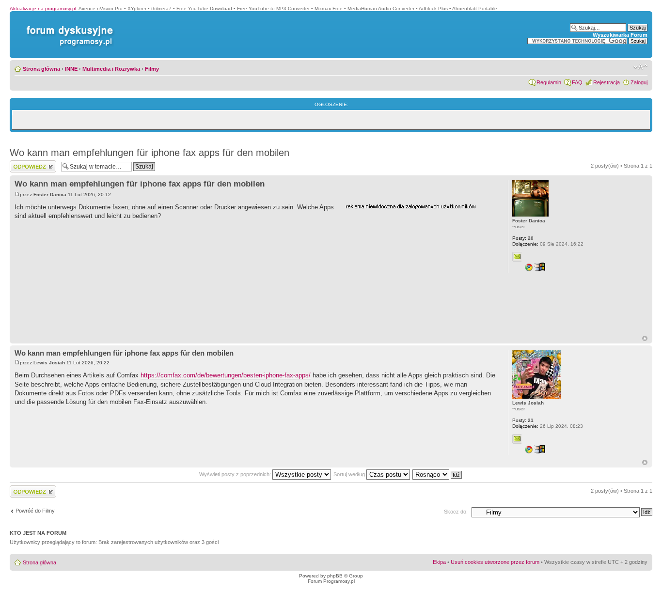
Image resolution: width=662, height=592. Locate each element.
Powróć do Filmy (35, 511)
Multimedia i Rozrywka (111, 69)
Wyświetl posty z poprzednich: (235, 474)
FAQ (577, 82)
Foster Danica (49, 194)
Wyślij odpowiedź (30, 163)
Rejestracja (606, 82)
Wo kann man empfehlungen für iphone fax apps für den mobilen (149, 152)
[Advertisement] (418, 272)
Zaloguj (638, 82)
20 (523, 238)
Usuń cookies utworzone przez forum (495, 562)
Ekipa (439, 562)
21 (523, 420)
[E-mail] (517, 257)
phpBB (335, 575)
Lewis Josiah (49, 362)
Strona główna (41, 69)
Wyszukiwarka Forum (620, 35)
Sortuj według (349, 474)
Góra (644, 338)
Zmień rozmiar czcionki (640, 66)
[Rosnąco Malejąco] (437, 474)
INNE (71, 69)
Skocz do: (456, 511)
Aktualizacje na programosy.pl (43, 8)
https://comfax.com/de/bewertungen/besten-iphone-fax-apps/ (226, 375)
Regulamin (548, 82)
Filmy (152, 69)
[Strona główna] (68, 25)
